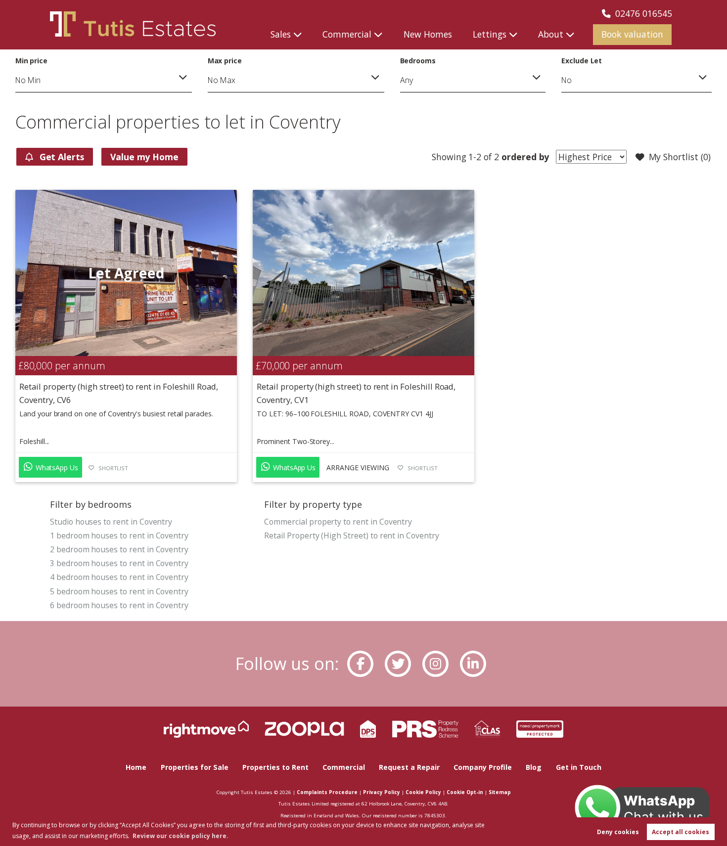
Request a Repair (409, 767)
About (550, 34)
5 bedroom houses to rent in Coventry (119, 591)
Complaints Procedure (327, 792)
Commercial (346, 34)
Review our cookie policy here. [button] (180, 836)
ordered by (524, 157)
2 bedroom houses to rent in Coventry (119, 549)
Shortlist (113, 468)
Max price (225, 60)
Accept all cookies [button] (680, 832)
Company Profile (483, 767)
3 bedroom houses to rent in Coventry (119, 563)
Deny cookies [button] (618, 832)
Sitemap (500, 792)
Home (136, 767)
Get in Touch (578, 767)
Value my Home (144, 157)
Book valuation (632, 34)
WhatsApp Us (56, 467)
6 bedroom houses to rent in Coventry (119, 605)
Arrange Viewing (357, 467)
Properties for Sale (194, 767)
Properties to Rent (275, 767)
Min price (31, 60)
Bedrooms (418, 60)
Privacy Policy (381, 792)
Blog (534, 767)
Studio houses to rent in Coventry (111, 521)
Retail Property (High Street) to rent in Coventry (351, 535)
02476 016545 (643, 13)
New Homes (428, 34)
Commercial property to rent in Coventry (338, 521)
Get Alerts (60, 157)
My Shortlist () (680, 157)
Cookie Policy (423, 792)
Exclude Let (581, 60)
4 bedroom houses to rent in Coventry (119, 577)
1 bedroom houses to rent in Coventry (119, 535)
